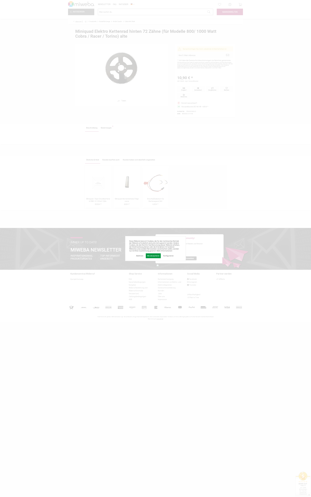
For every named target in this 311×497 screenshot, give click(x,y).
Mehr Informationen (164, 251)
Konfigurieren (168, 256)
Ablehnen (139, 256)
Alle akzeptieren (153, 256)
